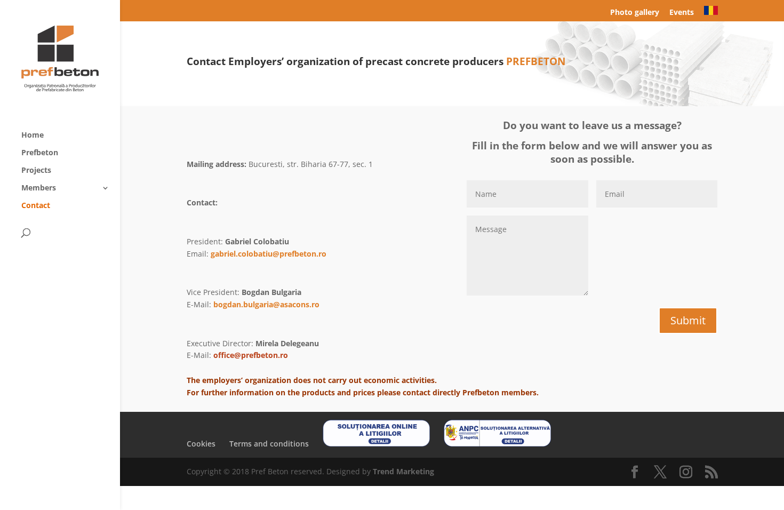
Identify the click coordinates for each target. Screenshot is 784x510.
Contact (35, 206)
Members (38, 188)
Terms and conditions (269, 444)
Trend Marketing (403, 471)
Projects (36, 170)
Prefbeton (39, 153)
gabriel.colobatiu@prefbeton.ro (268, 254)
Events (681, 13)
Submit (688, 320)
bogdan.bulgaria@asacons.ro (266, 304)
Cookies (201, 444)
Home (32, 135)
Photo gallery (634, 13)
